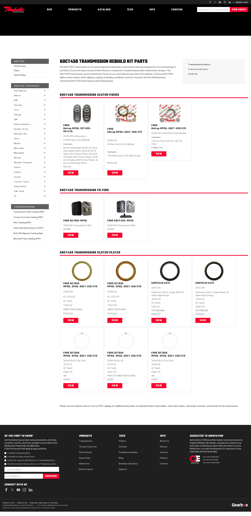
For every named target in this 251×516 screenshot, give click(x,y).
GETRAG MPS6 (78, 220)
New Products (86, 469)
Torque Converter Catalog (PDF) (28, 217)
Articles (123, 446)
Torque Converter (88, 446)
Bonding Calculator (128, 463)
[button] (30, 90)
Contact (164, 463)
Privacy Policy (9, 503)
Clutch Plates (20, 75)
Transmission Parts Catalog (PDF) (28, 212)
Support (123, 469)
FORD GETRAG (71, 283)
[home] (14, 9)
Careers (164, 452)
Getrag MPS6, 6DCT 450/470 (124, 132)
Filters (17, 70)
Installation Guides (128, 452)
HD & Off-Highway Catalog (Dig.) (28, 233)
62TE (167, 283)
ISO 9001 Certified (210, 460)
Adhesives (84, 463)
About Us (164, 441)
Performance (85, 452)
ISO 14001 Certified (211, 457)
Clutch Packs (20, 66)
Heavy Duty (84, 458)
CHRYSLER (157, 283)
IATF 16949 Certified (211, 462)
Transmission (85, 441)
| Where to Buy (241, 2)
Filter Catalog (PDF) (22, 222)
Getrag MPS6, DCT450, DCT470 (77, 130)
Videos (122, 441)
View (71, 173)
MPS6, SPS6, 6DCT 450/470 (80, 286)
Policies (164, 458)
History (163, 446)
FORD (66, 125)
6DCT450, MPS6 (124, 220)
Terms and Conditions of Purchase (43, 503)
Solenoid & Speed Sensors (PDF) (28, 228)
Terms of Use (22, 503)
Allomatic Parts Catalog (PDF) (27, 238)
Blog (121, 458)
